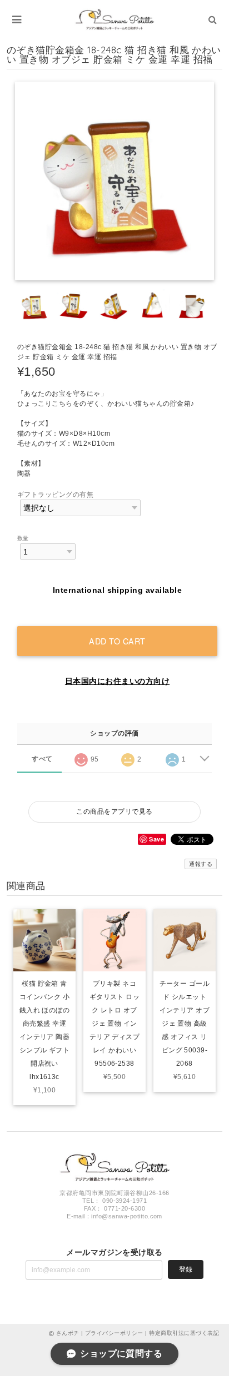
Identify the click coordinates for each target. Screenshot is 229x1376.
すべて (42, 758)
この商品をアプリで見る (114, 811)
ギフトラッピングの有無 (55, 494)
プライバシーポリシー (114, 1333)
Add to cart (117, 641)
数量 (23, 538)
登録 (185, 1269)
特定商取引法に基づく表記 (184, 1333)
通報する (200, 864)
